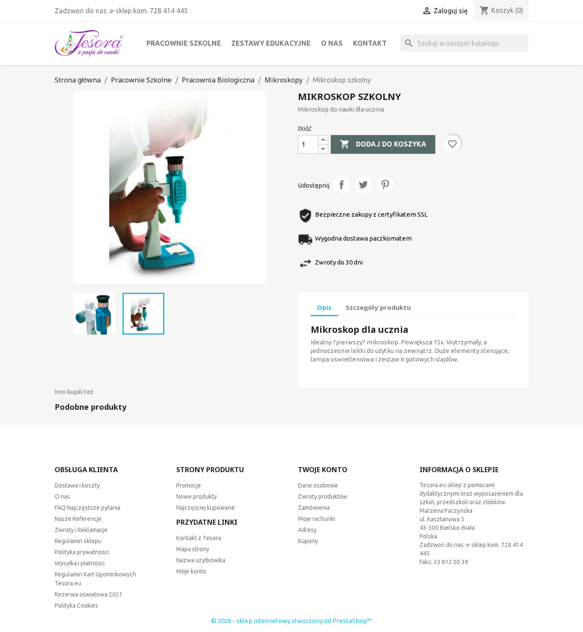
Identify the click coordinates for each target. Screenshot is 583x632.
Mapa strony (192, 549)
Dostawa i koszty (77, 485)
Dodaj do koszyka (383, 144)
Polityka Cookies (76, 605)
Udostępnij (341, 184)
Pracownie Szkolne (183, 43)
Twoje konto (322, 469)
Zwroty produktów (322, 496)
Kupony (308, 541)
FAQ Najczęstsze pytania (87, 507)
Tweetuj (363, 184)
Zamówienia (314, 507)
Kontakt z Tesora (198, 538)
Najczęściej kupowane (205, 507)
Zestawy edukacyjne (271, 43)
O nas (332, 43)
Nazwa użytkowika (200, 560)
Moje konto (191, 571)
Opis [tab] (324, 307)
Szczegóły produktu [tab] (378, 307)
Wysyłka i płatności (80, 563)
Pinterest (385, 184)
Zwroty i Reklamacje (81, 529)
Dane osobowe (318, 485)
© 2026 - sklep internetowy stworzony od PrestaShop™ (291, 620)
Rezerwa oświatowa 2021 (88, 594)
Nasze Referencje (78, 518)
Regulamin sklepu (78, 541)
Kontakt (370, 43)
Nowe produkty (196, 496)
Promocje (188, 485)
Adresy (307, 529)
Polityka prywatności (82, 552)
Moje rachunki (316, 518)
